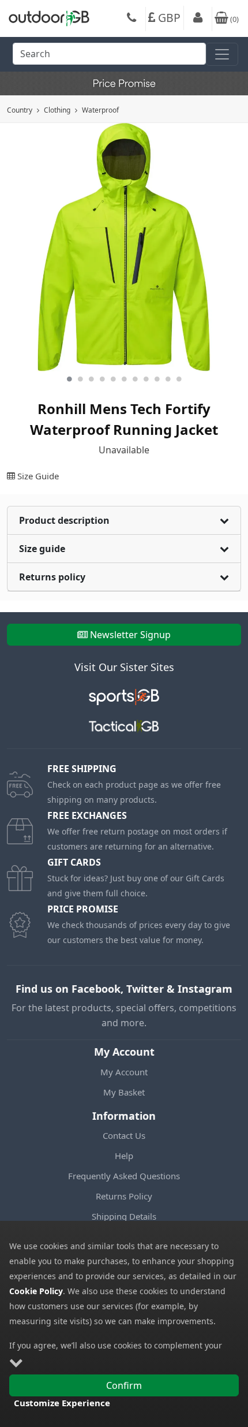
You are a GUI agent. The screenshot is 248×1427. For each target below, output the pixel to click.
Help (124, 1155)
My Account (124, 1072)
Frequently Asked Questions (124, 1176)
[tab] (124, 520)
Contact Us (124, 1135)
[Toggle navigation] (222, 54)
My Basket (124, 1092)
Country (19, 110)
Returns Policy (124, 1196)
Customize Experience (62, 1403)
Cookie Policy (36, 1291)
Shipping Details (124, 1216)
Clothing (57, 110)
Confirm (124, 1385)
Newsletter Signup (130, 634)
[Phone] (131, 19)
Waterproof (100, 110)
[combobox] (109, 57)
